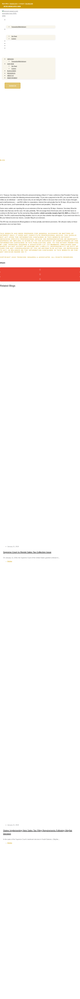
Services (9, 20)
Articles (9, 561)
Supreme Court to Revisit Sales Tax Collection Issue (27, 552)
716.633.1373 (13, 4)
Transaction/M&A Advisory (18, 27)
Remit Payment (11, 48)
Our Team (9, 29)
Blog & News (10, 41)
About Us (9, 46)
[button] (28, 52)
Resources (10, 43)
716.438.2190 (29, 4)
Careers (13, 38)
